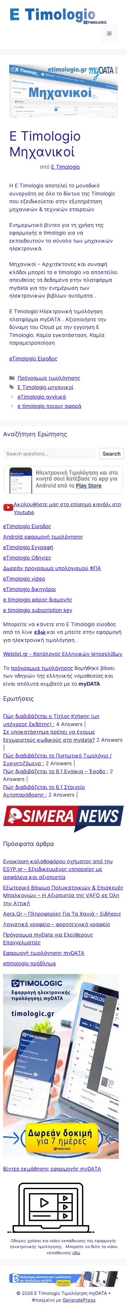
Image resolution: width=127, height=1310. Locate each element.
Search (112, 454)
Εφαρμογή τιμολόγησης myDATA (43, 953)
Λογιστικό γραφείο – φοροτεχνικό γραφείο (56, 924)
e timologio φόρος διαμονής (37, 600)
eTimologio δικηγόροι (29, 589)
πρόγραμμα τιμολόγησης (42, 668)
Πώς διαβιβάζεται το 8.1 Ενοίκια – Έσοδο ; (55, 771)
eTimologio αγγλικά (42, 397)
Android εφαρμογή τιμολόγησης (43, 537)
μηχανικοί (60, 387)
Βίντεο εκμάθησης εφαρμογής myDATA (52, 1169)
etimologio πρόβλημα (29, 963)
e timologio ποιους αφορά (49, 406)
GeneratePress (79, 1300)
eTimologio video (24, 579)
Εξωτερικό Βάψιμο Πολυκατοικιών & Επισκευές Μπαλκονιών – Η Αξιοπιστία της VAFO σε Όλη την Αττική (63, 895)
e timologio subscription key (37, 610)
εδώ (76, 1252)
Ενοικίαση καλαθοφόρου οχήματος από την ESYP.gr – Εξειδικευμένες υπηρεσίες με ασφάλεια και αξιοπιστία (58, 869)
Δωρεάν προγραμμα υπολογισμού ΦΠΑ (52, 568)
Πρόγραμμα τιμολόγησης (49, 378)
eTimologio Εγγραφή (28, 547)
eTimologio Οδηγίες (27, 558)
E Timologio (32, 387)
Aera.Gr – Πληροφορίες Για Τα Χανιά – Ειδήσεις (62, 914)
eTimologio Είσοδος (33, 358)
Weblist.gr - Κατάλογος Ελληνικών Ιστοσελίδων (62, 654)
